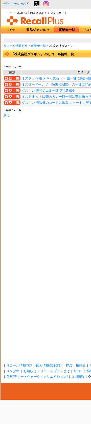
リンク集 (12, 371)
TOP (11, 30)
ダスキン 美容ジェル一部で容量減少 (48, 90)
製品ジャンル (37, 30)
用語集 (81, 365)
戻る (6, 115)
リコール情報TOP (16, 45)
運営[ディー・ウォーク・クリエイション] (36, 376)
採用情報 (77, 376)
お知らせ (29, 371)
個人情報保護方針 (49, 365)
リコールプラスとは (55, 371)
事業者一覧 (67, 30)
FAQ (69, 365)
